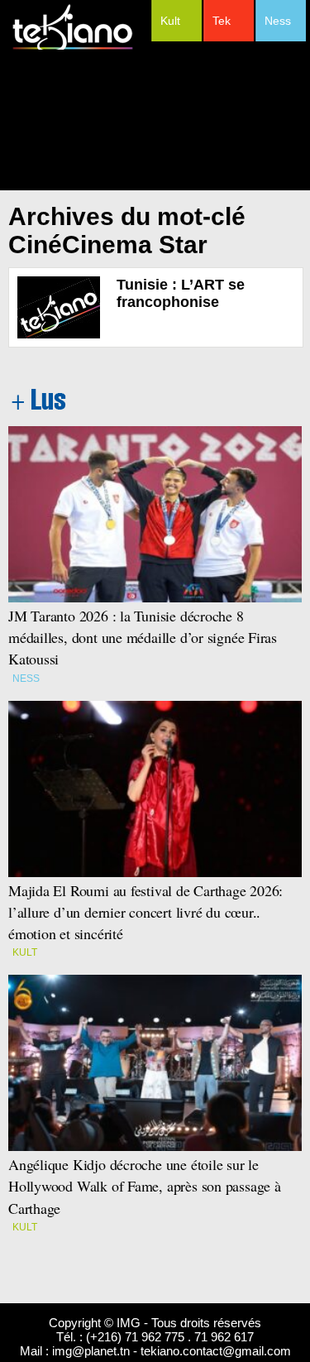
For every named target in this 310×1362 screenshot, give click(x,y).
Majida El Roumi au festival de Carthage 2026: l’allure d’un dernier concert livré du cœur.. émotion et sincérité (148, 911)
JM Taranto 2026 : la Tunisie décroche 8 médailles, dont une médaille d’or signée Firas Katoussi (142, 637)
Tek (221, 20)
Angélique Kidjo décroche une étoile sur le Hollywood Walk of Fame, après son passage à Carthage (144, 1185)
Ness (278, 20)
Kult (170, 20)
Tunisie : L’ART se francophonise (181, 293)
